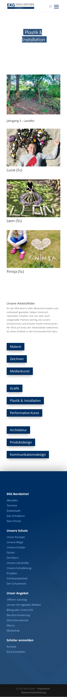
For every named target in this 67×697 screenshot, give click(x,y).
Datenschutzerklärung (33, 692)
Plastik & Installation (25, 400)
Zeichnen (17, 359)
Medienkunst (20, 371)
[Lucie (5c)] (33, 165)
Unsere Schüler (16, 547)
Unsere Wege (15, 542)
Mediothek (13, 630)
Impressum (43, 688)
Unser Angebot (17, 593)
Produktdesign (21, 442)
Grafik (14, 388)
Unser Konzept (16, 537)
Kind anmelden (16, 652)
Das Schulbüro (16, 516)
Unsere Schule (17, 530)
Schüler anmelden (20, 640)
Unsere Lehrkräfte (18, 563)
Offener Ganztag (17, 599)
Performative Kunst (24, 413)
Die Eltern (13, 557)
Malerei (15, 346)
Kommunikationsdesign (28, 454)
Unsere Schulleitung (19, 568)
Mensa (11, 625)
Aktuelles (12, 500)
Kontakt (11, 646)
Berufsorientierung (18, 615)
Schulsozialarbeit (17, 578)
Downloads (13, 510)
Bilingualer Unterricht (20, 610)
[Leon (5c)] (33, 216)
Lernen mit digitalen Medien (24, 605)
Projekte (12, 573)
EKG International (17, 620)
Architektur (18, 430)
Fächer (11, 552)
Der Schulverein (16, 583)
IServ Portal (14, 521)
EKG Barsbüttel (18, 494)
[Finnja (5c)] (33, 267)
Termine (12, 505)
